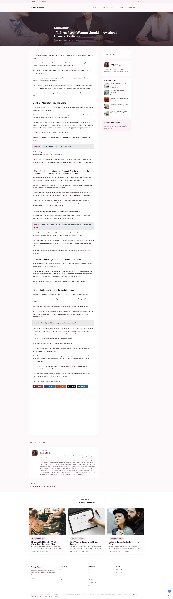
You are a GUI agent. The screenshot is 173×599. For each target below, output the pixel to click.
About (61, 573)
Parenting (131, 7)
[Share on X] (35, 442)
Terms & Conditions (122, 576)
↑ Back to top (138, 597)
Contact (61, 576)
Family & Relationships (61, 28)
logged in (40, 486)
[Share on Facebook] (39, 442)
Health (104, 7)
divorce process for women (66, 55)
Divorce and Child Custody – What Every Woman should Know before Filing (45, 543)
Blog (60, 579)
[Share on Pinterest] (44, 442)
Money (122, 7)
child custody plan (43, 236)
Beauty (95, 7)
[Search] (140, 7)
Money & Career (93, 582)
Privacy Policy (120, 573)
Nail (89, 569)
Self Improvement (93, 586)
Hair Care (90, 573)
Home (61, 569)
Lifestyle (113, 7)
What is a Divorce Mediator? (51, 381)
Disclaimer (119, 569)
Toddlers (90, 579)
